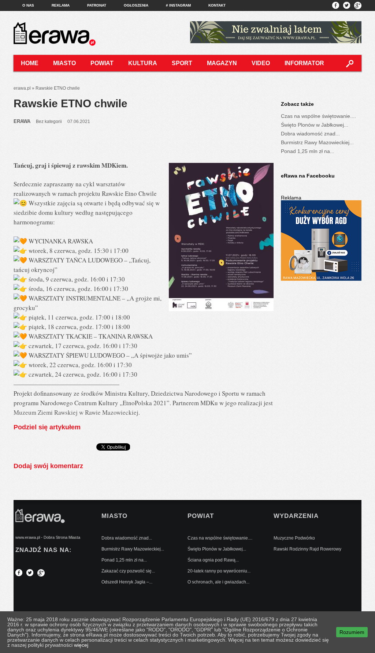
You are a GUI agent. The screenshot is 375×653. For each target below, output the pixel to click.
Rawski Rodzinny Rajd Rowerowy (307, 549)
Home (29, 63)
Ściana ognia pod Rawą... (213, 560)
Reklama (61, 5)
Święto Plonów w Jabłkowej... (314, 125)
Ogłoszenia (136, 5)
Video (261, 63)
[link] (76, 412)
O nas (28, 5)
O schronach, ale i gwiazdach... (218, 582)
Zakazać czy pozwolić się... (128, 571)
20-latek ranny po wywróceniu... (219, 571)
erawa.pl (22, 88)
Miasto (64, 63)
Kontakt (217, 5)
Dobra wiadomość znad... (310, 134)
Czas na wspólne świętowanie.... (318, 116)
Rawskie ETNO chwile (70, 103)
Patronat (96, 5)
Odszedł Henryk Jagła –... (126, 582)
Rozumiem (351, 632)
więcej (81, 645)
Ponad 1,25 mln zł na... (307, 151)
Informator (304, 63)
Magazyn (222, 63)
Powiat (102, 63)
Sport (182, 63)
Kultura (142, 63)
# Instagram (178, 5)
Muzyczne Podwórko (294, 538)
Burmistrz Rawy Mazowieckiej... (317, 142)
